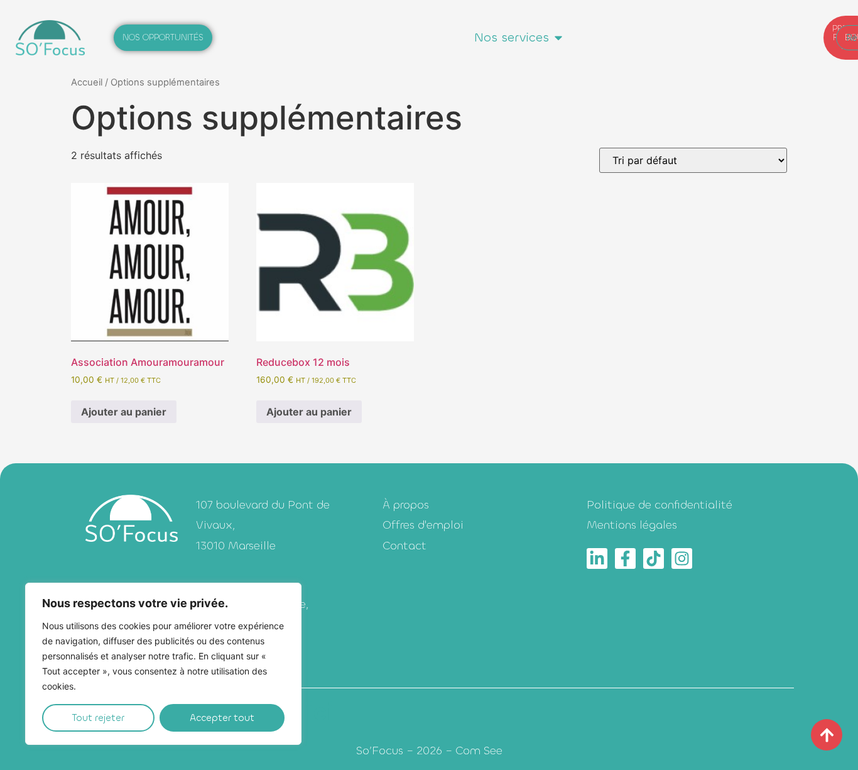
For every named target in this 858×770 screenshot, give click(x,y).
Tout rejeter (98, 718)
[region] (163, 664)
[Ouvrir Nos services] (558, 37)
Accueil (86, 82)
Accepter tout (222, 718)
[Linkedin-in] (597, 558)
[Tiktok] (653, 558)
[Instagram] (681, 558)
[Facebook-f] (625, 558)
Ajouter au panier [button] (123, 411)
